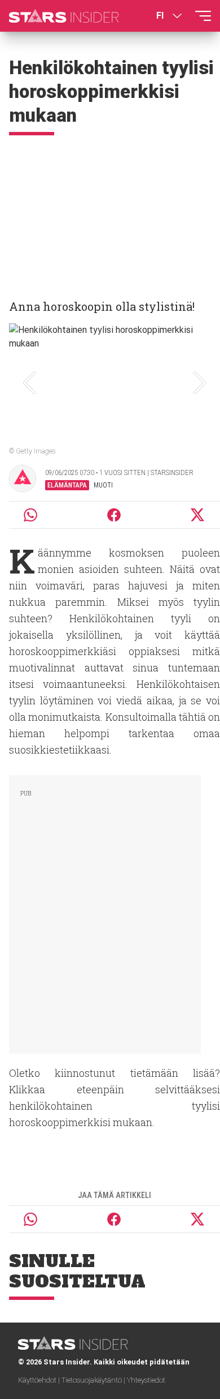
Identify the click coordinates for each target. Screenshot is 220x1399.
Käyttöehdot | (39, 1380)
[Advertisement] (110, 212)
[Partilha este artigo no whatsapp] (30, 515)
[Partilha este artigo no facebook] (114, 515)
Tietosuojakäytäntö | (94, 1380)
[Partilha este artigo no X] (198, 515)
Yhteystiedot (146, 1380)
